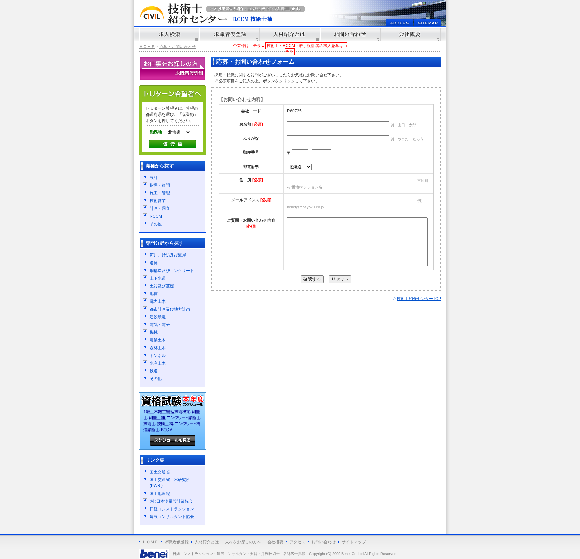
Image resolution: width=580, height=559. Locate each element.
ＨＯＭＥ (147, 46)
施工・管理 (160, 193)
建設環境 (158, 317)
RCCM (156, 216)
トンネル (158, 355)
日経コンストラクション (172, 509)
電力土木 (158, 301)
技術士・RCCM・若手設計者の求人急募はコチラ (307, 48)
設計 (154, 177)
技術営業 (158, 200)
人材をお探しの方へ (243, 542)
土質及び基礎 (162, 286)
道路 (154, 263)
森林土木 (158, 347)
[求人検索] (169, 34)
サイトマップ (354, 542)
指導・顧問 (160, 185)
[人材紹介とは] (290, 34)
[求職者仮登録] (229, 34)
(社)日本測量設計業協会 (171, 501)
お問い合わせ (323, 542)
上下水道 (158, 278)
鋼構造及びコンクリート (172, 270)
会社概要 (275, 542)
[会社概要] (411, 34)
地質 (154, 293)
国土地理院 (160, 493)
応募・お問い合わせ (177, 46)
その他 (156, 224)
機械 (154, 332)
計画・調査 (160, 208)
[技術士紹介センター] (182, 13)
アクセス (297, 542)
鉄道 (154, 371)
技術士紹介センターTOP (419, 298)
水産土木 (158, 363)
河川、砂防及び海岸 (168, 255)
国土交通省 (160, 472)
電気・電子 (160, 324)
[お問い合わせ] (350, 34)
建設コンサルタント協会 (172, 516)
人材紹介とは (207, 542)
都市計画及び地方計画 (170, 309)
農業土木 (158, 340)
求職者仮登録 (176, 542)
